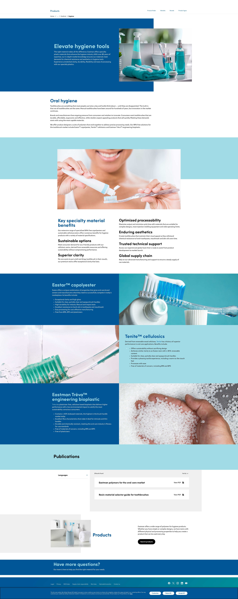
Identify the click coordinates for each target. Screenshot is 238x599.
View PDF (177, 483)
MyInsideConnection (105, 584)
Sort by (184, 473)
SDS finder (67, 584)
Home (52, 16)
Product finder (151, 10)
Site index (94, 584)
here (131, 593)
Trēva (54, 404)
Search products (146, 542)
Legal (52, 584)
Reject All (168, 593)
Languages (63, 475)
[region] (119, 593)
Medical (63, 16)
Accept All (182, 593)
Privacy (59, 584)
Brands (172, 10)
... (57, 16)
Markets (162, 10)
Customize (155, 593)
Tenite (158, 341)
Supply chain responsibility (80, 584)
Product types (182, 10)
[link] (141, 482)
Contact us (117, 584)
